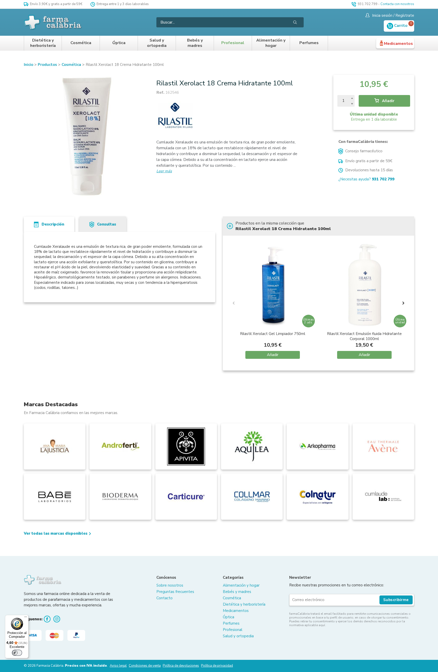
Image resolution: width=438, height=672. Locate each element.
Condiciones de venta (145, 665)
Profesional (232, 43)
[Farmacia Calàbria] (53, 22)
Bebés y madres (195, 43)
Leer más (164, 171)
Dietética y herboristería (43, 43)
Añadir (387, 100)
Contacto (164, 598)
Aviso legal (118, 665)
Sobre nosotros (169, 585)
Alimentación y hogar (270, 43)
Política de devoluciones (181, 665)
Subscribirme (396, 599)
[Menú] (26, 618)
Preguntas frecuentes (175, 591)
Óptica (118, 43)
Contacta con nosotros (397, 4)
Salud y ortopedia (157, 43)
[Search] (295, 22)
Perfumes (309, 43)
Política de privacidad (217, 665)
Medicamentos (398, 43)
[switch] (17, 653)
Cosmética (80, 43)
